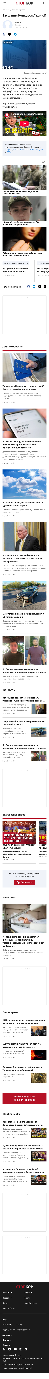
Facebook (17, 149)
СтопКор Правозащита (12, 1325)
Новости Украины (18, 10)
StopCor (18, 22)
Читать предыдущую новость (16, 263)
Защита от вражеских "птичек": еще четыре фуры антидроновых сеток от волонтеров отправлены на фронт (19, 851)
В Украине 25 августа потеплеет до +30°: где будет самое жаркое (23, 504)
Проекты (6, 1292)
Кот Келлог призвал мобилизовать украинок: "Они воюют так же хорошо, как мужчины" (23, 558)
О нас (5, 1320)
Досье (5, 1303)
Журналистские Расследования (16, 1330)
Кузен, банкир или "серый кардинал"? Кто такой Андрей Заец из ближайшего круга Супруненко (23, 1148)
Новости (6, 1298)
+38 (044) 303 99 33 (24, 1100)
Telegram (8, 149)
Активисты (7, 1335)
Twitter (31, 149)
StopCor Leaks (11, 1114)
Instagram (39, 149)
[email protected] (25, 1368)
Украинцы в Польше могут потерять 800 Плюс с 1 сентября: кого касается (23, 388)
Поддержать (26, 882)
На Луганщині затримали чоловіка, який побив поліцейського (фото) (16, 271)
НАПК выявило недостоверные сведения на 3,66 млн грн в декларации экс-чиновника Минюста (24, 1023)
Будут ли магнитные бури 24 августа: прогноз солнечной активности (22, 1045)
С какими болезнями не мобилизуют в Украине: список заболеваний (22, 1069)
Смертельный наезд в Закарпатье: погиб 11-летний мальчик (23, 615)
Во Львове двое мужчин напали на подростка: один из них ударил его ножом (24, 671)
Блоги (27, 1298)
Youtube (24, 149)
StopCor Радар (9, 1308)
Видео (27, 1292)
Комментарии (14, 286)
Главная (6, 10)
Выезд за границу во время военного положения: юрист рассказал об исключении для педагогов (22, 444)
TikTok (8, 152)
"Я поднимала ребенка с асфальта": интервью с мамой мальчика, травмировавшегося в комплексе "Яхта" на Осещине (23, 941)
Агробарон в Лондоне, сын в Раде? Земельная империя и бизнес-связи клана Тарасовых (24, 1172)
